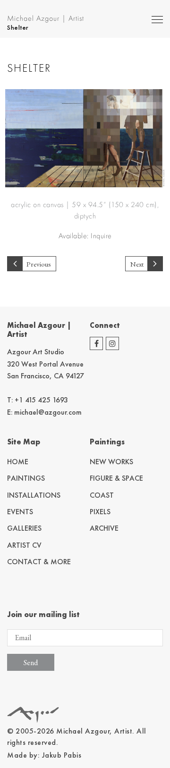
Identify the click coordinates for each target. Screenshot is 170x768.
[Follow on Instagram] (112, 343)
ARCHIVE (104, 528)
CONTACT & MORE (39, 562)
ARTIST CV (24, 545)
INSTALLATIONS (33, 495)
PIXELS (100, 512)
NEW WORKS (111, 462)
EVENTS (20, 512)
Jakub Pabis (62, 755)
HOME (17, 462)
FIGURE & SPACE (116, 478)
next (137, 263)
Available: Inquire (85, 236)
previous (38, 263)
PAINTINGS (26, 478)
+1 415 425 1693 (41, 400)
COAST (102, 495)
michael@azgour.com (48, 412)
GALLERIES (24, 528)
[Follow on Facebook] (96, 343)
